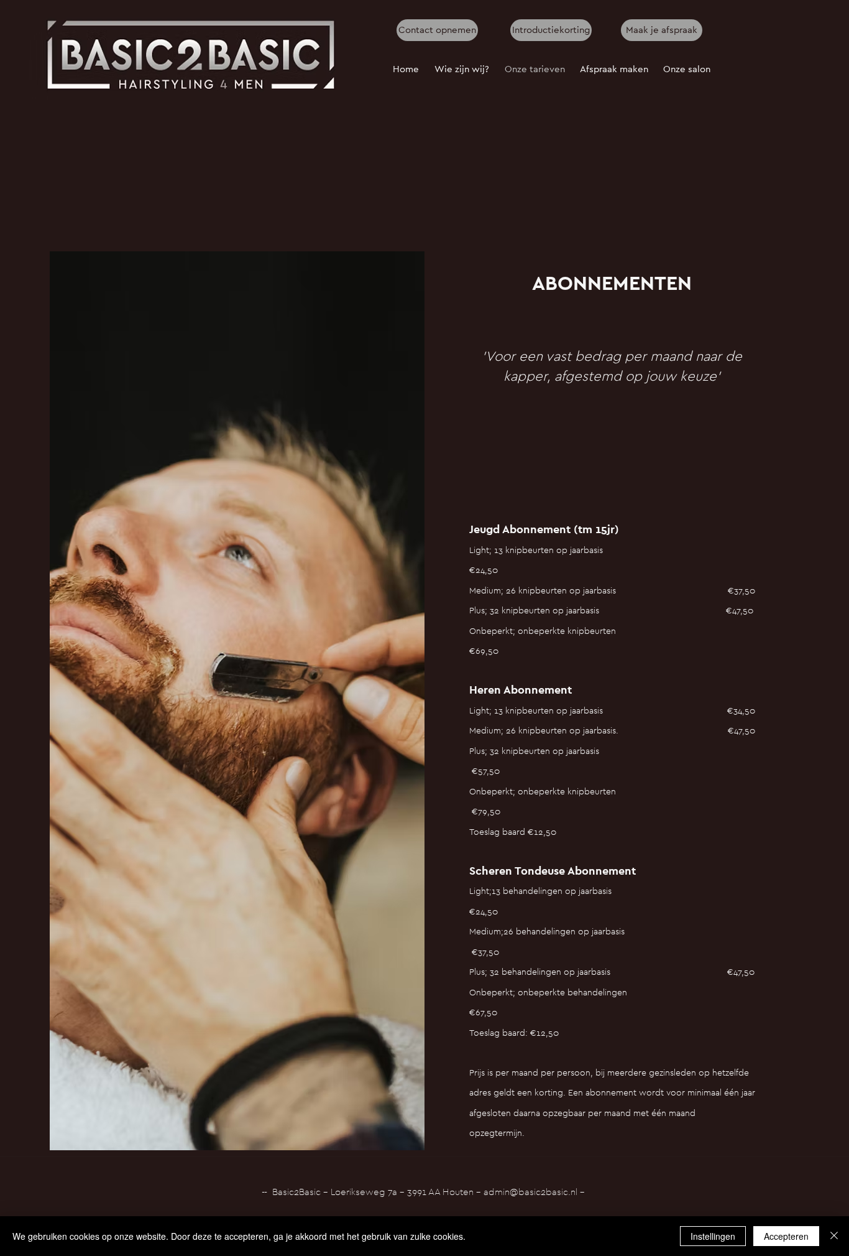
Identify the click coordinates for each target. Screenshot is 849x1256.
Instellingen (713, 1236)
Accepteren (786, 1236)
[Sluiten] (834, 1236)
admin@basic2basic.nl (530, 1192)
